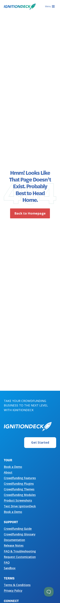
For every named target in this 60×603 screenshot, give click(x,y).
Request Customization (20, 557)
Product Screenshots (18, 500)
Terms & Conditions (17, 585)
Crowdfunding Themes (19, 489)
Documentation (14, 540)
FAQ (7, 562)
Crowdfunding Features (20, 478)
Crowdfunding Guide (18, 529)
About (8, 472)
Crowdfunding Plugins (19, 483)
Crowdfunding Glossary (19, 534)
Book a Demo (13, 467)
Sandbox (10, 568)
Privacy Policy (13, 590)
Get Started (40, 442)
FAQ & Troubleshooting (20, 551)
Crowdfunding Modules (20, 495)
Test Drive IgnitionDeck (20, 506)
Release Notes (14, 545)
